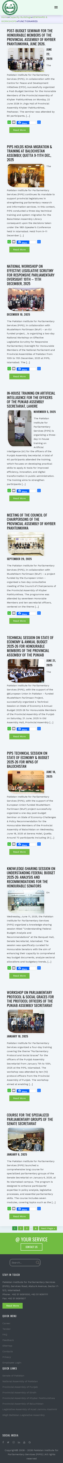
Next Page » (48, 1228)
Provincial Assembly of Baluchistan (22, 1403)
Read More (19, 130)
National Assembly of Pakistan (20, 1381)
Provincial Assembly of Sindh (19, 1392)
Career (6, 1323)
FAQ (4, 1334)
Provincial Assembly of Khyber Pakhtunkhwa (28, 1398)
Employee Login (11, 1362)
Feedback (8, 1340)
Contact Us (31, 1247)
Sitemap (7, 1345)
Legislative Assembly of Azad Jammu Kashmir (29, 1409)
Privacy (6, 1357)
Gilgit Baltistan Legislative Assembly (23, 1415)
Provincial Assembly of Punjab (20, 1386)
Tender (6, 1328)
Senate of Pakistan (13, 1375)
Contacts (7, 1351)
